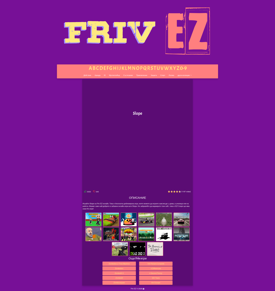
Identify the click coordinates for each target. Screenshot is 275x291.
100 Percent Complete (155, 263)
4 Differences (156, 268)
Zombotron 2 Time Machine (119, 263)
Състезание (128, 75)
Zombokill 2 (119, 273)
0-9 (183, 68)
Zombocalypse (119, 282)
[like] (85, 191)
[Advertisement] (66, 112)
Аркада (97, 75)
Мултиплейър (114, 75)
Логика (171, 75)
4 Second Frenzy (155, 273)
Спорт (162, 75)
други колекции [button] (184, 75)
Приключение (141, 75)
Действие (87, 75)
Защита (154, 75)
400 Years (156, 278)
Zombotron (119, 268)
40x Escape (155, 282)
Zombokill (119, 278)
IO (105, 75)
